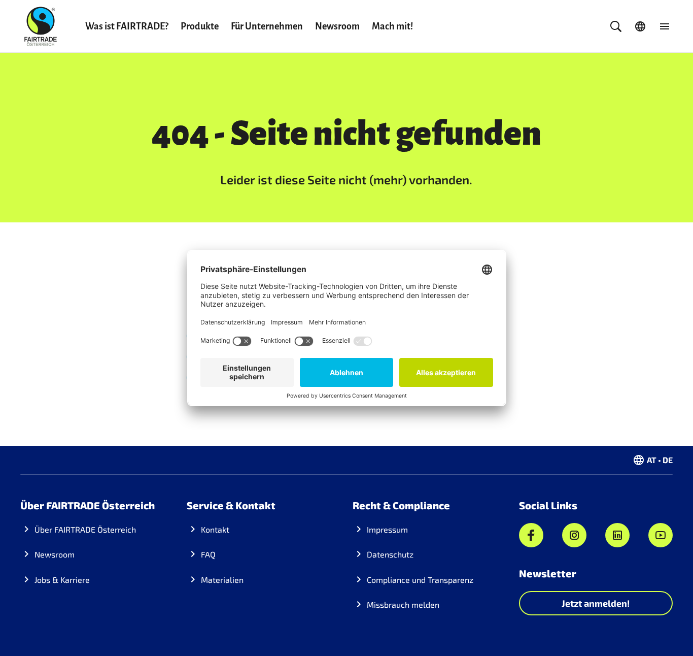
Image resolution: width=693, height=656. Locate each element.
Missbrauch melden (403, 604)
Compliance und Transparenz (420, 579)
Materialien (222, 579)
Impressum (387, 529)
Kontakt (215, 529)
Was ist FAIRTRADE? (126, 26)
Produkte (200, 26)
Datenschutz (390, 554)
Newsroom (337, 26)
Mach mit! (392, 26)
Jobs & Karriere (62, 579)
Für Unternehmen (267, 26)
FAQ (208, 554)
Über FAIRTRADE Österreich (85, 529)
